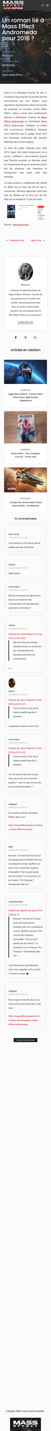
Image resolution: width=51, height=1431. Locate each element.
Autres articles (25, 322)
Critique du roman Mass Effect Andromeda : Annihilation (25, 504)
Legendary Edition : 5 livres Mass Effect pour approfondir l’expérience (25, 397)
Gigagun (12, 804)
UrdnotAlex (13, 586)
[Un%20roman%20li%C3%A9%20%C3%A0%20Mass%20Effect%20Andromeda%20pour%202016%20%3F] (16, 337)
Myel (10, 846)
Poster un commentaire (25, 1040)
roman (31, 133)
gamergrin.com (21, 224)
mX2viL (11, 564)
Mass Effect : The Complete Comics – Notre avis (25, 455)
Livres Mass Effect (12, 75)
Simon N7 (7, 55)
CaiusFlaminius (15, 901)
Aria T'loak (13, 534)
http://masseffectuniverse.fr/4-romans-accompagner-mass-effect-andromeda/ (24, 1020)
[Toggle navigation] (47, 5)
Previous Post (17, 240)
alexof (11, 691)
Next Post (36, 240)
